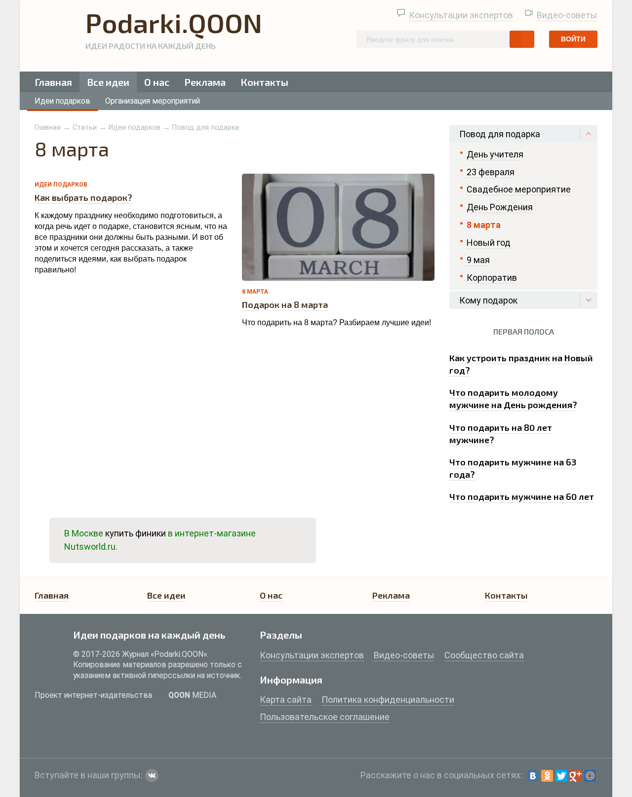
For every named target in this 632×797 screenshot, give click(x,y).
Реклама (205, 82)
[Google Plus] (576, 776)
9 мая (478, 260)
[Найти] (522, 39)
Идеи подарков (62, 101)
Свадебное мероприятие (519, 189)
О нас (156, 82)
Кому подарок (488, 300)
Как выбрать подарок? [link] (83, 197)
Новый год (489, 242)
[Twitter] (561, 776)
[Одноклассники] (547, 776)
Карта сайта (286, 699)
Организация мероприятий (152, 101)
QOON (192, 695)
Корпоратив (492, 277)
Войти (573, 39)
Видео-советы (567, 15)
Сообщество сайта (484, 655)
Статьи (85, 127)
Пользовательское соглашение (325, 717)
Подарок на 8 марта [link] (285, 304)
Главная (53, 82)
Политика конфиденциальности (387, 699)
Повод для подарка (205, 127)
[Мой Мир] (590, 776)
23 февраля (490, 172)
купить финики (135, 533)
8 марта (255, 291)
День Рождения (500, 207)
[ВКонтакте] (533, 776)
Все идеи (108, 82)
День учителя (495, 154)
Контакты (264, 82)
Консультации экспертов (461, 15)
